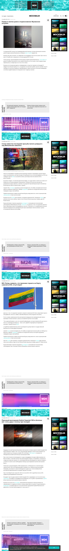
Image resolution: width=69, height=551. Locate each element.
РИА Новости (32, 453)
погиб (13, 197)
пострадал (17, 482)
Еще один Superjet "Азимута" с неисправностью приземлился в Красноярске (35, 524)
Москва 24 (34, 16)
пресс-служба (28, 53)
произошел (6, 478)
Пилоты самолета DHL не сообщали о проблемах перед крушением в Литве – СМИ (36, 246)
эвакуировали (6, 195)
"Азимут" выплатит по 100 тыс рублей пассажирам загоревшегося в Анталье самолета (16, 524)
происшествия (5, 253)
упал (9, 331)
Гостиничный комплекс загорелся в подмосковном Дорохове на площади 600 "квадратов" (16, 107)
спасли (41, 197)
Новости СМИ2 (4, 132)
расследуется (25, 203)
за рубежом (11, 253)
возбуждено (6, 485)
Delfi (13, 176)
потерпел (12, 188)
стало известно (43, 59)
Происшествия (12, 19)
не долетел (25, 189)
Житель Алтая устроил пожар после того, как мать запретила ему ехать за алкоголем (36, 107)
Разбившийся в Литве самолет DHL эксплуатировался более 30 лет (15, 245)
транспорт (10, 531)
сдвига (45, 478)
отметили (23, 204)
